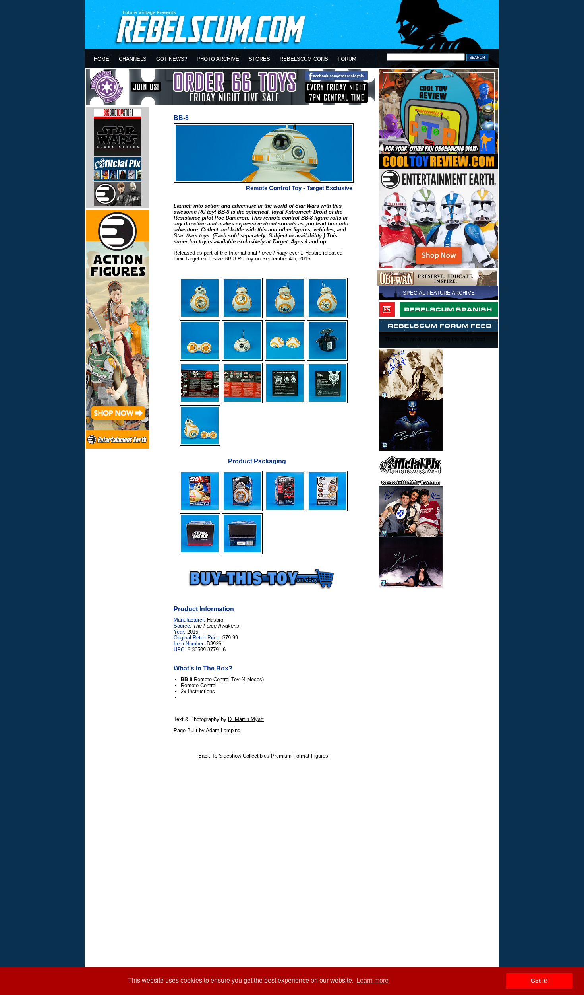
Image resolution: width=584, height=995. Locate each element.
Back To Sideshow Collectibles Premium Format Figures (263, 756)
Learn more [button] (372, 980)
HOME (101, 59)
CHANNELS (133, 59)
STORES (259, 59)
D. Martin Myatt (246, 719)
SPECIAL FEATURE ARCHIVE (439, 293)
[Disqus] (263, 863)
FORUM (347, 59)
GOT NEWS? (171, 59)
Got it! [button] (539, 981)
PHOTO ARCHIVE (218, 59)
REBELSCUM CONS (304, 59)
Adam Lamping (223, 730)
